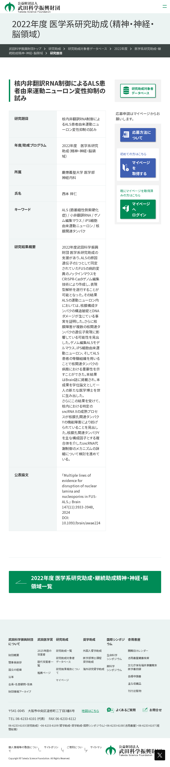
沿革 (11, 677)
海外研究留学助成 (93, 669)
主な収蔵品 (134, 683)
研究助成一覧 (64, 650)
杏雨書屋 (134, 639)
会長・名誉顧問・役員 (20, 684)
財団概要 (13, 655)
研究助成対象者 (65, 659)
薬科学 (114, 668)
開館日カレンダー (138, 650)
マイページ (62, 680)
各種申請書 (134, 676)
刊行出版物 (134, 691)
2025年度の (44, 652)
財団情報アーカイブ (19, 691)
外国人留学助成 (92, 650)
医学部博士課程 (92, 659)
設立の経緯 (15, 669)
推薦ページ (44, 672)
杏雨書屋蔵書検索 (138, 658)
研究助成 (62, 639)
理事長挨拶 (15, 662)
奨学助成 (89, 639)
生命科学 (114, 657)
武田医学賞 (45, 639)
